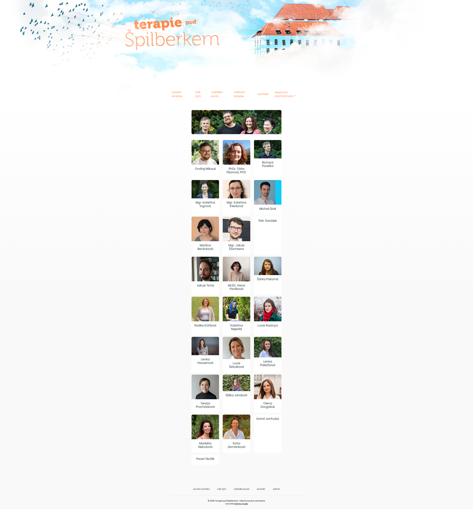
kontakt (263, 94)
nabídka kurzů (217, 94)
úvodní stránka (177, 94)
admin (276, 489)
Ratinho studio (241, 503)
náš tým (198, 94)
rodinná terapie (239, 94)
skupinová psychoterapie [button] (284, 94)
